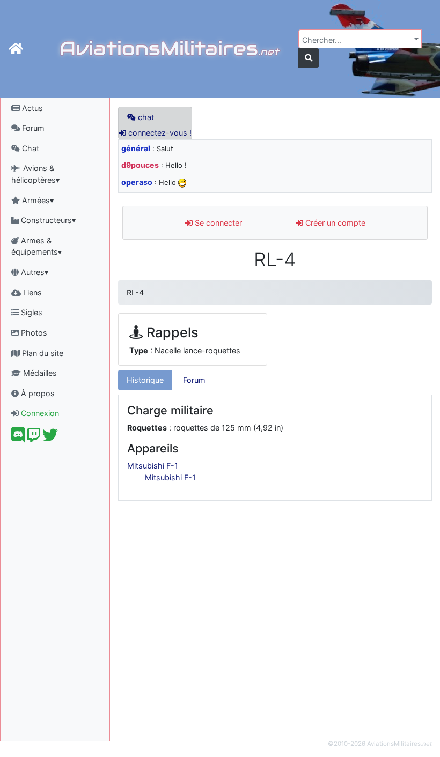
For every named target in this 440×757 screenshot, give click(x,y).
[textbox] (357, 40)
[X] (50, 437)
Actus (31, 108)
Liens (31, 292)
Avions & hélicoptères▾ (35, 174)
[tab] (145, 380)
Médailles (39, 372)
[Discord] (18, 437)
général (135, 148)
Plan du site (41, 353)
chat (145, 117)
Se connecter (217, 222)
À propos (37, 393)
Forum (32, 127)
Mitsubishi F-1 (152, 465)
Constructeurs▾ (47, 220)
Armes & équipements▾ (36, 246)
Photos (33, 332)
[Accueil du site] (16, 49)
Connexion (39, 413)
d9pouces (140, 164)
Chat (29, 148)
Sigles (30, 312)
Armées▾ (37, 200)
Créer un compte (334, 222)
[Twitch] (33, 437)
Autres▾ (33, 272)
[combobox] (360, 38)
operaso (136, 182)
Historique (145, 379)
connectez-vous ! (159, 132)
